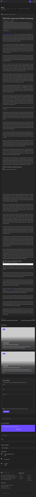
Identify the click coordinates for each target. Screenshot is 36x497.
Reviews (20, 475)
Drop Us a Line (18, 429)
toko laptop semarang (15, 26)
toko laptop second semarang (7, 26)
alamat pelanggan (10, 289)
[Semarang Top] (4, 1)
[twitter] (28, 493)
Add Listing (29, 480)
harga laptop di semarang (21, 22)
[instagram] (32, 493)
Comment (4, 394)
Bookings (20, 478)
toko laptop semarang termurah (13, 27)
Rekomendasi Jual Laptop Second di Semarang (9, 320)
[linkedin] (29, 493)
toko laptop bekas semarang (18, 25)
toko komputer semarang (10, 25)
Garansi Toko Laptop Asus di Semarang (28, 320)
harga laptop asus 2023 (14, 22)
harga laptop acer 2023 (6, 22)
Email (4, 389)
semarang (4, 25)
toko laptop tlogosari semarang (22, 27)
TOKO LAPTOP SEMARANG (8, 34)
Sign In (30, 1)
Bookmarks (29, 478)
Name (4, 384)
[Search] (33, 435)
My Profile (29, 475)
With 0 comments (6, 30)
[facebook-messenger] (31, 493)
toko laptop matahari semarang (27, 25)
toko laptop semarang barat (23, 26)
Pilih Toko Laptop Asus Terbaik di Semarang (12, 167)
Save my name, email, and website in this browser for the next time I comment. (16, 408)
